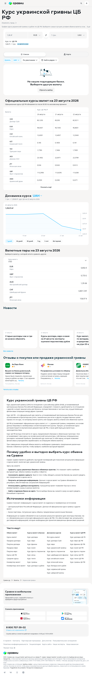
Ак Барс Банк (18, 364)
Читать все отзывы (10, 389)
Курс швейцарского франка (57, 555)
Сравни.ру (6, 580)
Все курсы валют (53, 537)
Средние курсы (13, 558)
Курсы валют (12, 537)
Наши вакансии (72, 644)
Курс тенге (31, 558)
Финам (50, 364)
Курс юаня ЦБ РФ (76, 548)
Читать (21, 380)
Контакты (16, 641)
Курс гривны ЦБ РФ (77, 562)
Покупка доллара (13, 544)
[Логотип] (46, 653)
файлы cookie (27, 664)
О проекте (7, 641)
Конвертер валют (13, 562)
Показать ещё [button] (46, 187)
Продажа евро (12, 548)
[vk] (11, 672)
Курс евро (31, 541)
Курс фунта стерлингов (36, 551)
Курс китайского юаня (55, 558)
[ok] (17, 672)
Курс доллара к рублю (35, 566)
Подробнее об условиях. (18, 668)
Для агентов (46, 641)
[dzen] (23, 672)
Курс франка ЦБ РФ (77, 544)
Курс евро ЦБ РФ (76, 541)
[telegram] (4, 672)
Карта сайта (46, 644)
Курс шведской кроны (55, 573)
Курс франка (32, 544)
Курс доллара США (54, 541)
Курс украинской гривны (56, 548)
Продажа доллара (13, 541)
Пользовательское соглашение (65, 641)
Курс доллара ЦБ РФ (78, 537)
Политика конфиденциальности (15, 644)
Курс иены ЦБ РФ (76, 555)
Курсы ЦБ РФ (12, 555)
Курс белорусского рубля (56, 566)
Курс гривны (32, 562)
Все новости (8, 351)
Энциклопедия (35, 644)
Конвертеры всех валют (16, 566)
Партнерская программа (31, 641)
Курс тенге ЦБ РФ (77, 558)
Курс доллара (32, 537)
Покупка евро (12, 551)
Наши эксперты (59, 644)
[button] (46, 18)
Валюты (16, 580)
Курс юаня (31, 548)
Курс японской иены (55, 562)
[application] (46, 220)
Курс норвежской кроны (56, 569)
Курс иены (31, 555)
